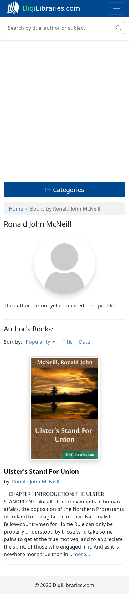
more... (81, 554)
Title (68, 341)
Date (84, 341)
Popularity (38, 341)
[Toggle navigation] (116, 8)
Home (16, 208)
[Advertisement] (64, 109)
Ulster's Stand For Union (41, 471)
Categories (67, 189)
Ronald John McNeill (35, 481)
